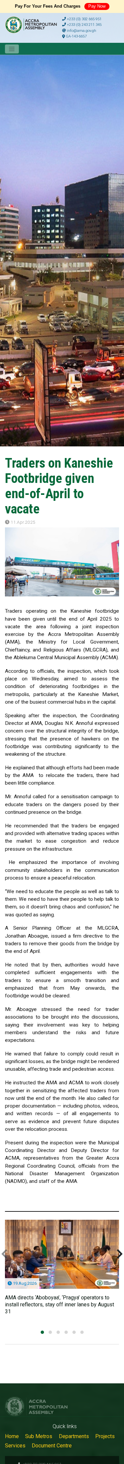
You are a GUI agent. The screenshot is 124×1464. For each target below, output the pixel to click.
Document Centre (52, 1445)
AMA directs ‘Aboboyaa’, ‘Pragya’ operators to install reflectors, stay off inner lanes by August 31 (59, 1304)
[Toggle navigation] (12, 48)
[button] (42, 1332)
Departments (74, 1436)
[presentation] (4, 1254)
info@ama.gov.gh (81, 31)
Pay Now (96, 6)
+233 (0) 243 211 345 (84, 25)
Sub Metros (38, 1436)
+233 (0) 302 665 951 (84, 19)
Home (12, 1436)
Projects (105, 1436)
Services (15, 1445)
